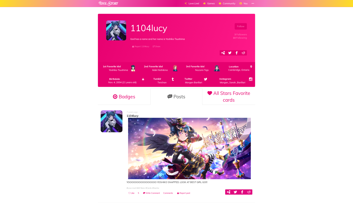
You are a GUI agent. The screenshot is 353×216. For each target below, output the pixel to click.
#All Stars (141, 188)
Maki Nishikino (156, 68)
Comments (168, 193)
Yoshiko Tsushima (115, 68)
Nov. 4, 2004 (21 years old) (122, 81)
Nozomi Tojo (197, 68)
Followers (240, 34)
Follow (240, 26)
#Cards (148, 188)
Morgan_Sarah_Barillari (232, 80)
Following (240, 37)
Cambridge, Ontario (238, 68)
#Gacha (155, 188)
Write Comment (152, 193)
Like (132, 193)
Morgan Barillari (193, 80)
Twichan (160, 80)
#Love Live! (131, 188)
